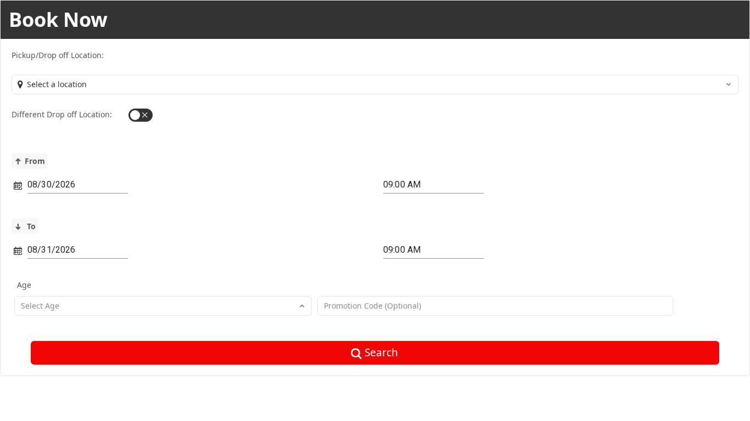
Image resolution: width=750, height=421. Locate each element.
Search (381, 352)
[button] (140, 115)
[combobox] (375, 84)
